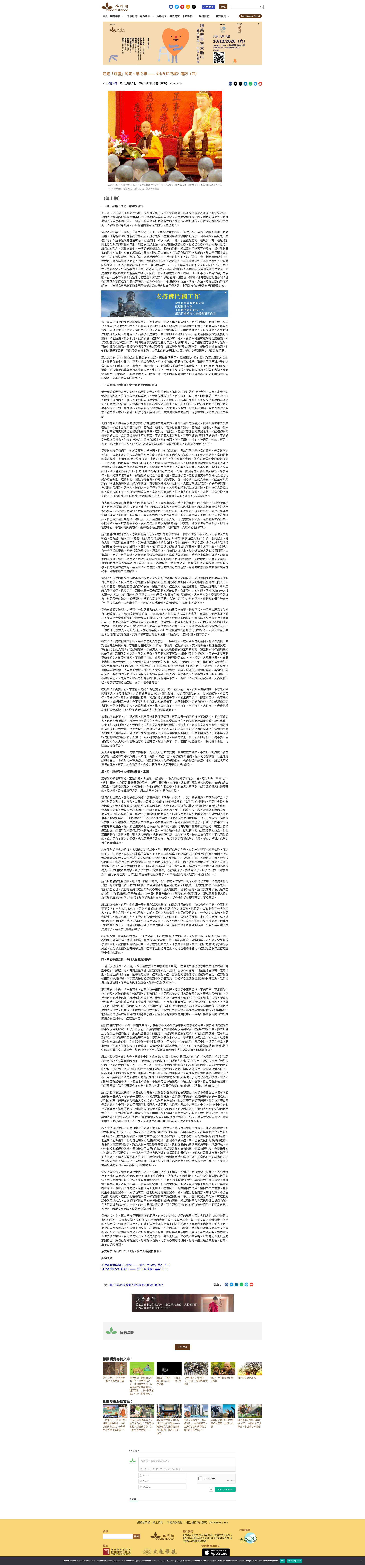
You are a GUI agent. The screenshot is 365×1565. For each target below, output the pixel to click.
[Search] (261, 7)
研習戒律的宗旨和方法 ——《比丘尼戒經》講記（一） (135, 1269)
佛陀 (111, 1284)
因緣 (122, 1284)
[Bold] (141, 1469)
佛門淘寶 (174, 16)
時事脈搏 (132, 16)
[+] (180, 1469)
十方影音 (187, 16)
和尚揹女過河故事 (247, 1377)
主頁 (105, 16)
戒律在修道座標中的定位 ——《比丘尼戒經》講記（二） (136, 1265)
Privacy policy (294, 1560)
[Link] (173, 1469)
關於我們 (221, 16)
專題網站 (145, 16)
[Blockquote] (165, 1469)
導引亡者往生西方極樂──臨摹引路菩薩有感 (114, 1379)
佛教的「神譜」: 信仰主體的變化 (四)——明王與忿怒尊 (169, 1381)
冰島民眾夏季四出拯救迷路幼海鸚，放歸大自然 (222, 1423)
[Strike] (153, 1469)
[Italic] (145, 1469)
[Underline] (149, 1469)
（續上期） (111, 198)
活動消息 (162, 16)
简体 (223, 7)
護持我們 (204, 16)
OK (282, 1560)
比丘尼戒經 (147, 1284)
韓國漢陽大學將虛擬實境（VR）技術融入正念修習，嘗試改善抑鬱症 (249, 1423)
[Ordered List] (157, 1469)
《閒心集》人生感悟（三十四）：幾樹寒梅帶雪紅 (196, 1381)
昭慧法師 (112, 83)
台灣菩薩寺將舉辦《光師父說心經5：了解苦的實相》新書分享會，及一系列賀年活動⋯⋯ (142, 1424)
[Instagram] (188, 7)
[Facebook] (171, 7)
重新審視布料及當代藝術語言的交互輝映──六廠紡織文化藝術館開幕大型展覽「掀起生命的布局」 (168, 1426)
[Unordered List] (161, 1469)
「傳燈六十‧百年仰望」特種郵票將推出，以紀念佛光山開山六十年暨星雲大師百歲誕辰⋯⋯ (115, 1424)
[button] (230, 84)
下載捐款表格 (174, 1522)
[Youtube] (182, 7)
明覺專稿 (115, 16)
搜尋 (136, 1536)
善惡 (117, 1284)
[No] (361, 1560)
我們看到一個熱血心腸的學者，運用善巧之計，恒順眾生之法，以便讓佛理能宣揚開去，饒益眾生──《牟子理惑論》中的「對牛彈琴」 (141, 1385)
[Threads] (194, 7)
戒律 (128, 1284)
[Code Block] (169, 1469)
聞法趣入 (159, 1284)
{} (177, 1469)
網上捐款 (158, 1522)
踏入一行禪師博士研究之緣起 (222, 1379)
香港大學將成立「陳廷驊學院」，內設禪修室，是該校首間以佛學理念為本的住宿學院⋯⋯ (196, 1424)
